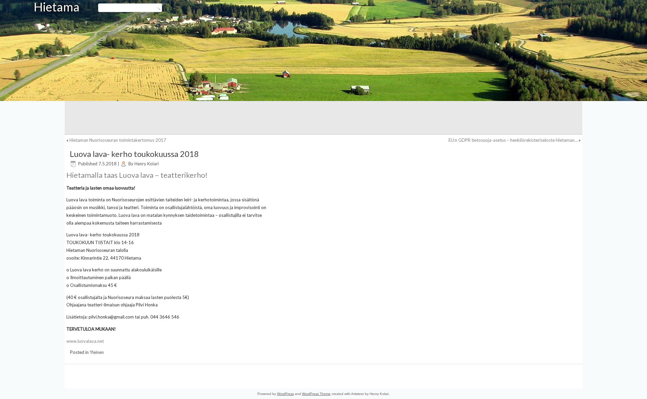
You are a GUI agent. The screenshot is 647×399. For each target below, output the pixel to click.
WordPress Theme (316, 394)
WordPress (285, 394)
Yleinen (97, 352)
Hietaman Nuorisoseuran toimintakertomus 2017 (117, 140)
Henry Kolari (146, 163)
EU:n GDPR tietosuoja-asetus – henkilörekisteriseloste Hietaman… (513, 140)
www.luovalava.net (85, 341)
